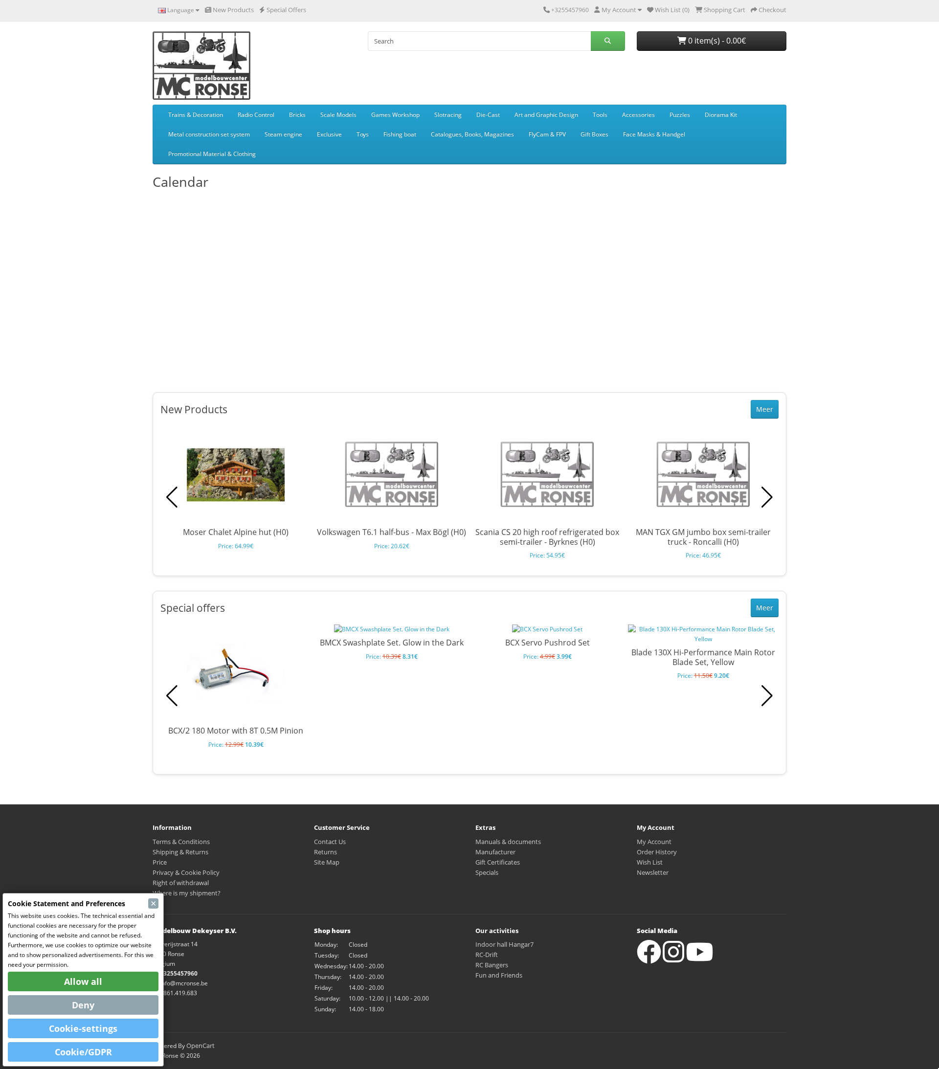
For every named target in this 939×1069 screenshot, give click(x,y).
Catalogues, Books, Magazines (472, 134)
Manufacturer (495, 851)
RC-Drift (486, 954)
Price (160, 862)
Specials (486, 872)
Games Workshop (395, 115)
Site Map (326, 862)
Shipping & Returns (180, 851)
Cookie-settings (83, 1028)
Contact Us (330, 841)
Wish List (650, 862)
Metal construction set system (209, 134)
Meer (764, 409)
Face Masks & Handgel (654, 134)
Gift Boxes (594, 134)
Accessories (638, 115)
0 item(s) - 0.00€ (716, 40)
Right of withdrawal (181, 882)
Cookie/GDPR (83, 1052)
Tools (600, 115)
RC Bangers (491, 964)
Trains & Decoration (195, 115)
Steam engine (283, 134)
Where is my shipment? (187, 893)
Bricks (297, 115)
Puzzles (680, 115)
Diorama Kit (721, 115)
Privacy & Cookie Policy (186, 872)
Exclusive (329, 134)
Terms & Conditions (181, 841)
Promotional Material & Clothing (212, 154)
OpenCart (200, 1045)
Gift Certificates (497, 862)
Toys (363, 134)
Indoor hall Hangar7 (504, 944)
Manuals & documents (508, 841)
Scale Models (338, 115)
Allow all (83, 981)
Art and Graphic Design (546, 115)
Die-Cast (488, 115)
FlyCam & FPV (547, 134)
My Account (654, 841)
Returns (325, 851)
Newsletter (653, 872)
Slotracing (448, 115)
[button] (767, 497)
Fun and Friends (498, 975)
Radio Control (256, 115)
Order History (657, 851)
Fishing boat (399, 134)
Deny (83, 1005)
